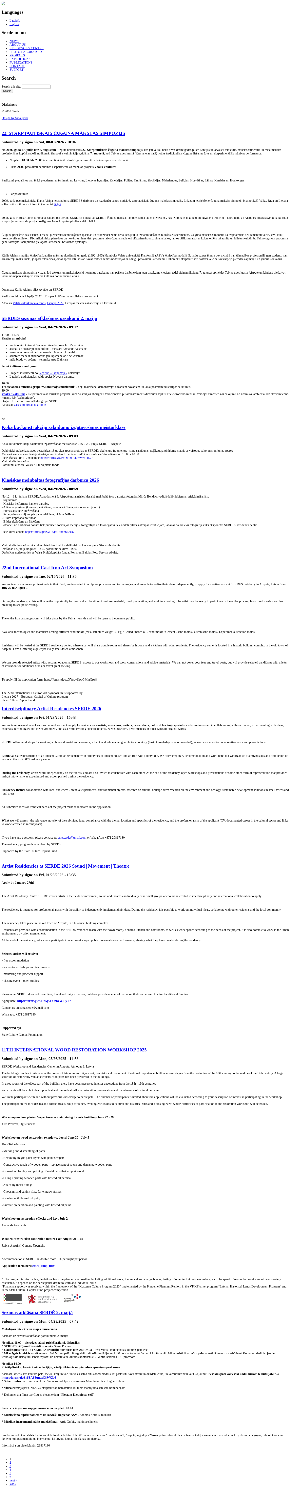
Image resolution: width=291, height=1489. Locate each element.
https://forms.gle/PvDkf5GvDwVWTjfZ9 (66, 457)
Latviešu (15, 20)
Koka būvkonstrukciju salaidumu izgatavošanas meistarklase (64, 427)
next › (13, 1480)
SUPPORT (17, 69)
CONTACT (17, 66)
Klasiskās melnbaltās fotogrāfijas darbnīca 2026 (50, 480)
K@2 (57, 204)
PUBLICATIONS (21, 62)
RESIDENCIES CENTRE (27, 48)
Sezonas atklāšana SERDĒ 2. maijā (37, 1312)
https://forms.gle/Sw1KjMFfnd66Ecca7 (49, 531)
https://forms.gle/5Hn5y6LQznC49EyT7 (44, 1001)
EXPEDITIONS (20, 59)
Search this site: (12, 86)
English (14, 24)
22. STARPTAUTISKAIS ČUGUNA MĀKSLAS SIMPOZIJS (63, 133)
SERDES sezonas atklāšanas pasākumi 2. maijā (49, 318)
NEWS (14, 41)
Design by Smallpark (15, 118)
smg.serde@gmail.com (72, 837)
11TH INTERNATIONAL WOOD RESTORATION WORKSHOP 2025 (74, 1049)
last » (13, 1484)
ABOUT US (18, 44)
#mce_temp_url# (43, 1265)
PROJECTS (17, 55)
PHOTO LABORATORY (26, 51)
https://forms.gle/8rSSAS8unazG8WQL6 (29, 1377)
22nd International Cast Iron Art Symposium (47, 567)
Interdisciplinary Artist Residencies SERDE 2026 (51, 708)
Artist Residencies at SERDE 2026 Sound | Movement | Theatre (65, 866)
